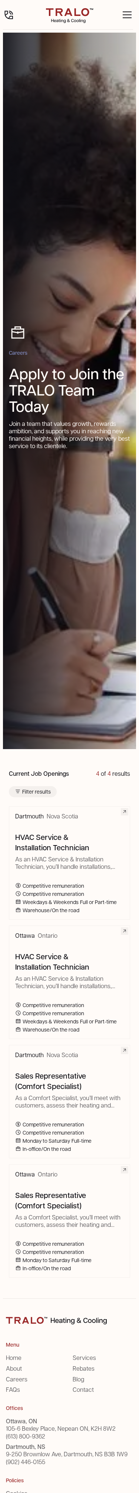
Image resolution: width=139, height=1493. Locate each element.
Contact (83, 1389)
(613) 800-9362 (25, 1436)
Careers (16, 1379)
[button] (125, 15)
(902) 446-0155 (25, 1462)
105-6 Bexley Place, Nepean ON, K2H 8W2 (61, 1428)
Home (13, 1357)
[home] (69, 15)
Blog (78, 1379)
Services (84, 1357)
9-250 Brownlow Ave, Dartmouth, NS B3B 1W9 (67, 1454)
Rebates (84, 1368)
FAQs (13, 1389)
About (14, 1368)
